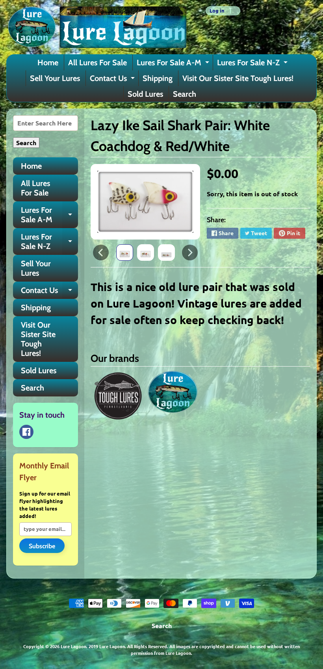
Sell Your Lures (55, 78)
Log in (217, 10)
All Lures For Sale (97, 62)
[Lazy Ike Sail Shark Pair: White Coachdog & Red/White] (124, 252)
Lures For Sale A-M (174, 64)
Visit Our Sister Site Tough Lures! (237, 78)
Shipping (158, 78)
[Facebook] (26, 432)
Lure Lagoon (73, 646)
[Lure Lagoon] (96, 27)
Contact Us (113, 80)
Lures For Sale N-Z (253, 64)
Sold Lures (145, 94)
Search (184, 94)
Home (47, 62)
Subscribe (42, 546)
